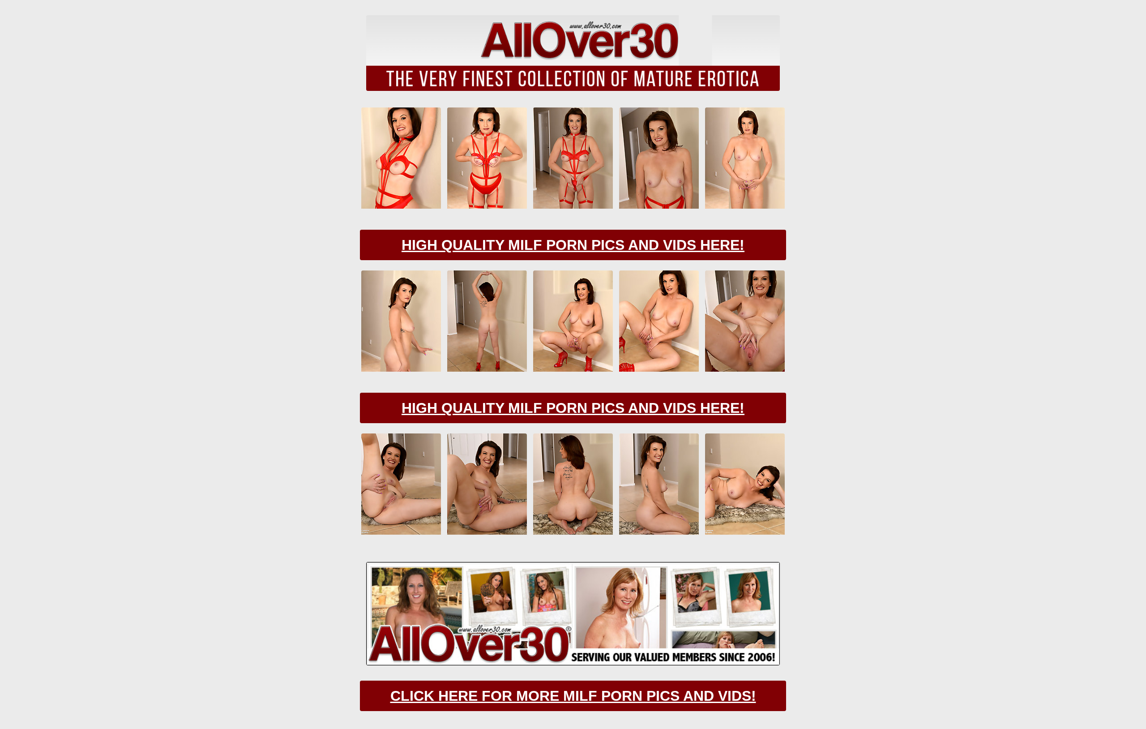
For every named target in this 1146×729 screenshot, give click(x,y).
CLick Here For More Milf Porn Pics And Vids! (573, 696)
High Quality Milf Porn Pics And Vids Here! (573, 245)
